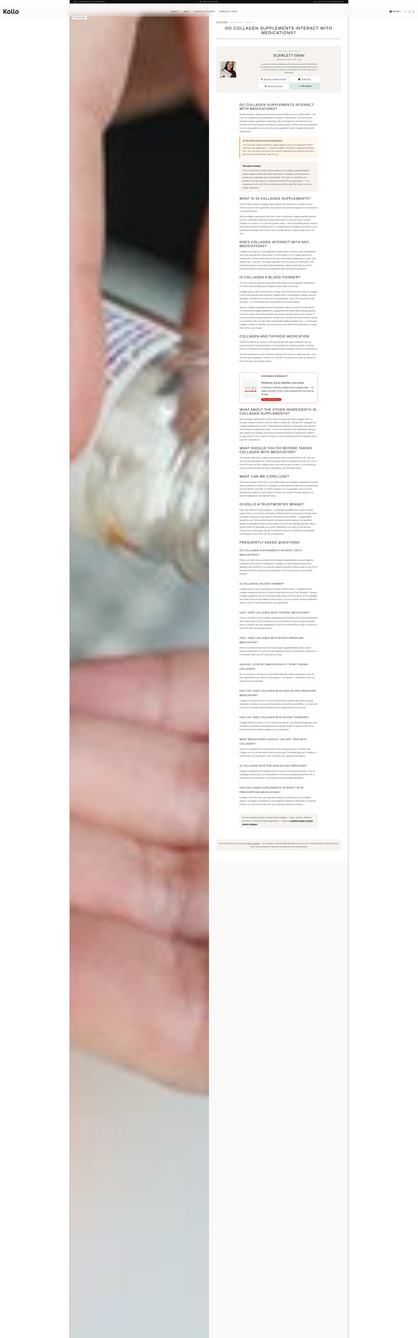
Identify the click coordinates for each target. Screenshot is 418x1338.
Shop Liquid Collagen (271, 399)
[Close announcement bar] (346, 1)
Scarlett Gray (306, 79)
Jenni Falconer (253, 843)
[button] (405, 11)
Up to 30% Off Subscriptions (330, 2)
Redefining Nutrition (275, 86)
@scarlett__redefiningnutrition (275, 79)
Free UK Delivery (211, 2)
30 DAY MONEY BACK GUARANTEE (91, 2)
